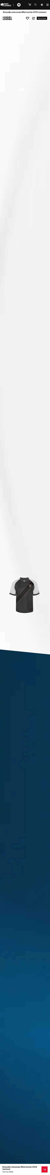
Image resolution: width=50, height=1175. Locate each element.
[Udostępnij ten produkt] (33, 18)
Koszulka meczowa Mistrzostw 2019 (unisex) (19, 1168)
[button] (30, 4)
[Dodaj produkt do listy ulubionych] (27, 18)
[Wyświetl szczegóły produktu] (45, 1169)
